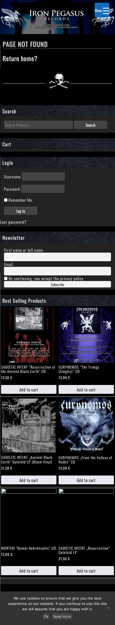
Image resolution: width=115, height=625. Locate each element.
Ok (46, 616)
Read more (62, 616)
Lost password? (13, 222)
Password (12, 189)
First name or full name (23, 250)
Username (12, 176)
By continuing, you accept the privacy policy (45, 278)
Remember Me (19, 200)
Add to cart (28, 389)
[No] (108, 608)
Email (8, 264)
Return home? (20, 58)
